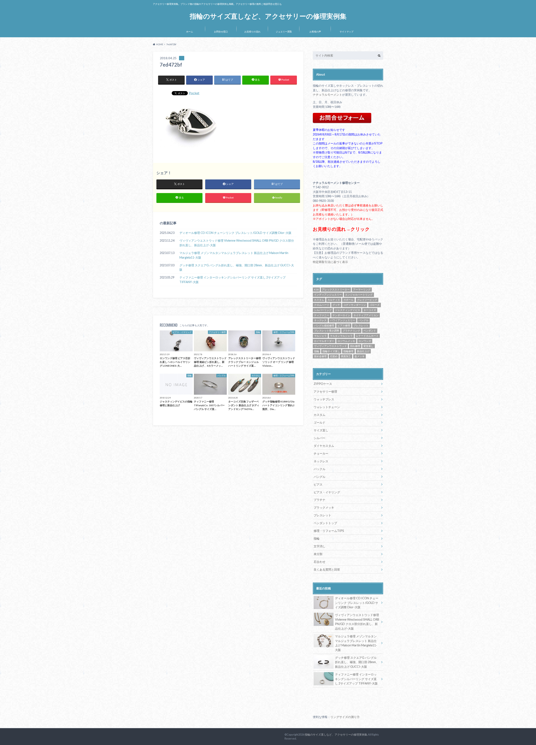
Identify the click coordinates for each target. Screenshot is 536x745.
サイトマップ (346, 31)
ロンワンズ (364, 341)
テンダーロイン (341, 315)
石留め (334, 356)
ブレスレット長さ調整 (326, 330)
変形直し (368, 346)
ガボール (348, 299)
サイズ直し (321, 430)
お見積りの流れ (252, 31)
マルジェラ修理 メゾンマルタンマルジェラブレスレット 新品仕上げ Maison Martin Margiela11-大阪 (233, 255)
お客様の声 (315, 31)
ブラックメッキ (324, 507)
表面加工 (346, 356)
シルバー (319, 438)
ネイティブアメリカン (366, 315)
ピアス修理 (344, 325)
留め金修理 (320, 356)
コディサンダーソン (354, 304)
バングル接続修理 (324, 325)
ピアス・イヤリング (327, 492)
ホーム (189, 31)
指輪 (316, 351)
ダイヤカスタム (324, 445)
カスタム (319, 299)
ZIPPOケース (323, 383)
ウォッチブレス (324, 399)
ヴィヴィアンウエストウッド (330, 346)
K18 (316, 289)
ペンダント (369, 330)
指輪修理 (348, 351)
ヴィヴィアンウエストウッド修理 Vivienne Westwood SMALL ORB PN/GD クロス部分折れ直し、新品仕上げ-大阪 (236, 243)
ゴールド (319, 422)
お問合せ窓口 (221, 31)
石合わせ (319, 561)
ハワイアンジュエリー (342, 320)
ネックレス (320, 320)
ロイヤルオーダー (324, 341)
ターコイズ (369, 310)
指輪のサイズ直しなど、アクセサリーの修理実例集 (268, 16)
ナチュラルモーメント (327, 94)
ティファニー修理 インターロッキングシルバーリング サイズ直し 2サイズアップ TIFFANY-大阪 (232, 280)
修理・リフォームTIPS (329, 530)
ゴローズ (375, 304)
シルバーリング (323, 310)
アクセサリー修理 (325, 391)
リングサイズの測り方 (345, 717)
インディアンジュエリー (328, 294)
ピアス (318, 484)
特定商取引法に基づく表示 (330, 262)
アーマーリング (362, 289)
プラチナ (319, 499)
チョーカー (321, 453)
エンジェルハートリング (359, 294)
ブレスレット (360, 325)
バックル (319, 469)
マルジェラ (320, 335)
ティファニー (321, 315)
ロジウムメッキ (346, 341)
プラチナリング (351, 330)
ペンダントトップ (325, 523)
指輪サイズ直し (331, 351)
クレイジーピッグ (367, 299)
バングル (363, 320)
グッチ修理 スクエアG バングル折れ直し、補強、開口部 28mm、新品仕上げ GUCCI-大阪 (236, 267)
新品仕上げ (363, 351)
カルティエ (333, 299)
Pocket (194, 93)
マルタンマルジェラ (341, 335)
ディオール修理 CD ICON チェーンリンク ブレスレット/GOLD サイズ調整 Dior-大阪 (235, 233)
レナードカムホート (367, 335)
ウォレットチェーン (327, 407)
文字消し (319, 546)
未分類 (318, 554)
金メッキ (359, 356)
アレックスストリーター (336, 289)
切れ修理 (355, 346)
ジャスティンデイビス (347, 310)
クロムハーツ (321, 304)
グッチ (336, 304)
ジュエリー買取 (284, 31)
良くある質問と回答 (327, 569)
